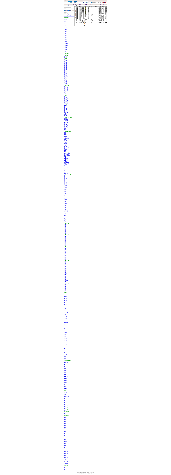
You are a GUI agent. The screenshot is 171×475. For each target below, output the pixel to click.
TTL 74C (65, 301)
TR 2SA (65, 400)
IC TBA (65, 277)
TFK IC (65, 215)
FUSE (65, 156)
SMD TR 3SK (66, 90)
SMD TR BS (65, 92)
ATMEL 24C (65, 209)
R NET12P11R (66, 377)
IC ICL (65, 241)
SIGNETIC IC (66, 214)
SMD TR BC (65, 91)
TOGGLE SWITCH (66, 396)
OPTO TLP (65, 207)
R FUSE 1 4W (66, 362)
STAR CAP (65, 114)
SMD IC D (65, 68)
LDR (64, 311)
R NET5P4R (65, 378)
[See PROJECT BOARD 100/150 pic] (84, 21)
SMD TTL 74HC (66, 101)
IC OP (65, 263)
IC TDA (65, 278)
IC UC (65, 284)
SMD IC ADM (66, 61)
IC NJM (65, 262)
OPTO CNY (65, 200)
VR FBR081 (65, 336)
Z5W (64, 467)
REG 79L (65, 221)
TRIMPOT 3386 (66, 457)
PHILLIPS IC (65, 212)
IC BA (65, 228)
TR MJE (65, 439)
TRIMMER (65, 115)
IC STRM (65, 273)
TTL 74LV (65, 305)
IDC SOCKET (66, 120)
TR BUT (65, 426)
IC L (64, 247)
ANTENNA (65, 136)
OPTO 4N (65, 199)
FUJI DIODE (65, 354)
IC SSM (65, 270)
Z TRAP (65, 324)
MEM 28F (65, 189)
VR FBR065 (65, 335)
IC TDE (65, 279)
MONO (65, 113)
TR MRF (65, 443)
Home (68, 4)
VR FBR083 (65, 337)
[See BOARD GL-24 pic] (85, 11)
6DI (64, 351)
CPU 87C (65, 182)
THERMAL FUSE (66, 173)
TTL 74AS (65, 300)
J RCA (65, 326)
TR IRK (65, 436)
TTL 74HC (65, 303)
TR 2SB (65, 402)
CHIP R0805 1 (66, 31)
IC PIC (65, 264)
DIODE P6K (65, 134)
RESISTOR (65, 372)
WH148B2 (65, 345)
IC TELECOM (66, 280)
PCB (64, 121)
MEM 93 (65, 190)
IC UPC (65, 288)
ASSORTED (65, 137)
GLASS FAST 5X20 (66, 162)
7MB (64, 353)
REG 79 (65, 220)
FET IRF (65, 386)
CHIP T (65, 21)
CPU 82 (65, 179)
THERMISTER (66, 322)
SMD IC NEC (66, 78)
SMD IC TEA (65, 82)
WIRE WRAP (65, 464)
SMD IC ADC (65, 60)
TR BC (65, 416)
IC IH (65, 242)
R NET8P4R (65, 381)
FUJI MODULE (66, 355)
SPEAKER (65, 148)
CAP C (65, 106)
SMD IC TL (65, 83)
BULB (65, 308)
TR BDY (65, 421)
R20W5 (65, 369)
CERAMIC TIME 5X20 (67, 155)
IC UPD (65, 289)
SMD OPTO (65, 51)
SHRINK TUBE (66, 461)
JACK (65, 327)
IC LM (65, 251)
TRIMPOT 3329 (66, 456)
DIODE (65, 132)
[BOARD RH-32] (75, 15)
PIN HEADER (66, 122)
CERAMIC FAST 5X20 (67, 153)
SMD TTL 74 (65, 96)
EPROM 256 (65, 185)
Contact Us (91, 4)
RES (64, 170)
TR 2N (65, 398)
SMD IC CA (65, 64)
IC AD (65, 225)
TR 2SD (65, 406)
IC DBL (65, 236)
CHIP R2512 (65, 39)
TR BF (65, 422)
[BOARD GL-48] (75, 13)
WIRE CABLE (66, 463)
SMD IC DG (65, 69)
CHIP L (65, 25)
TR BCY (65, 418)
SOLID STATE (66, 359)
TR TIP (65, 448)
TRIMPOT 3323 (66, 455)
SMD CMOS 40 (66, 56)
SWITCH (65, 394)
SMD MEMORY (66, 50)
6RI (64, 352)
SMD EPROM (66, 48)
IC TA (65, 276)
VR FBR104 (65, 339)
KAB (64, 166)
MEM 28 (65, 188)
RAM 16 (65, 192)
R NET (65, 374)
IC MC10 (65, 257)
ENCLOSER (65, 140)
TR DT (65, 431)
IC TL (65, 281)
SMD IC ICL (65, 71)
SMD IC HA (65, 70)
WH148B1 (65, 344)
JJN (64, 165)
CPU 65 (65, 176)
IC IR (65, 243)
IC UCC (65, 285)
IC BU (65, 229)
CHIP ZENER (66, 43)
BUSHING (65, 118)
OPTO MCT (65, 203)
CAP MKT (65, 108)
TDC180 (65, 172)
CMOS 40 (65, 293)
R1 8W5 (65, 367)
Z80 (64, 195)
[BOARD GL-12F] (75, 10)
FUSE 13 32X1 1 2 (66, 159)
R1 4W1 (65, 365)
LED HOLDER (66, 312)
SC (64, 171)
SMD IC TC (65, 81)
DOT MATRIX (66, 309)
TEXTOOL (65, 129)
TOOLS (65, 151)
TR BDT (65, 419)
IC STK (65, 271)
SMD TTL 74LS (66, 102)
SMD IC (65, 59)
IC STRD (65, 272)
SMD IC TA (65, 80)
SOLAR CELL (66, 321)
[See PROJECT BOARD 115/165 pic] (84, 23)
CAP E (65, 107)
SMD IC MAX (66, 76)
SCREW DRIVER (66, 147)
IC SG (65, 268)
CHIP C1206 (65, 20)
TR (64, 412)
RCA (65, 213)
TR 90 (65, 414)
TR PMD (65, 445)
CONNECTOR (66, 119)
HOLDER (65, 164)
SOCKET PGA (66, 124)
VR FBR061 (65, 333)
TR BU (65, 424)
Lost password (70, 13)
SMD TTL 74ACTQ (66, 98)
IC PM (65, 265)
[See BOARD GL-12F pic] (86, 10)
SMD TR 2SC (66, 88)
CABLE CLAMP (66, 460)
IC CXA (65, 233)
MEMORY (65, 191)
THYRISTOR (65, 388)
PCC (65, 169)
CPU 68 (65, 177)
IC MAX (65, 255)
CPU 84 (65, 181)
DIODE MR (65, 133)
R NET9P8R (65, 382)
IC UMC (65, 286)
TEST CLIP (65, 128)
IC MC (65, 256)
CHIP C (65, 18)
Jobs (97, 4)
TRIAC (65, 389)
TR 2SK (65, 410)
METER (65, 145)
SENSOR (65, 392)
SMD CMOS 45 (66, 57)
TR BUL (65, 425)
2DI (64, 349)
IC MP (65, 259)
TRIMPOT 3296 (66, 452)
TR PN (65, 446)
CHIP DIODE (65, 23)
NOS (65, 168)
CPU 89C (65, 183)
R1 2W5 (65, 364)
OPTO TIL (65, 206)
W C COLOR (65, 462)
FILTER (65, 317)
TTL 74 (65, 297)
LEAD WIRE (65, 318)
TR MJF (65, 440)
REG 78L (65, 219)
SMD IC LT (65, 75)
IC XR (65, 290)
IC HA (65, 239)
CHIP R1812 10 (66, 37)
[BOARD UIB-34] (75, 17)
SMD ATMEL (65, 47)
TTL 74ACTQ (66, 299)
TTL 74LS (65, 304)
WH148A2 (65, 343)
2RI (64, 350)
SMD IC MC (65, 77)
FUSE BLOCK (66, 160)
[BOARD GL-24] (75, 11)
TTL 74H (65, 302)
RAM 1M (65, 193)
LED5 (65, 314)
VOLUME (65, 332)
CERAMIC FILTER (66, 154)
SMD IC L (65, 72)
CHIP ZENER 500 (66, 45)
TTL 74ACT (65, 298)
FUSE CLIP (65, 161)
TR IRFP (65, 434)
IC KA (65, 244)
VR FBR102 (65, 338)
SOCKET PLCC (66, 125)
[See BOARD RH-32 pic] (85, 15)
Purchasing (80, 4)
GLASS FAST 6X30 (66, 163)
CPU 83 (65, 180)
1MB (64, 348)
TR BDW (65, 420)
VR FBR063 (65, 334)
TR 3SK (65, 413)
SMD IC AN (65, 62)
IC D (64, 235)
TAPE (65, 150)
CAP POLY (65, 110)
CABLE (65, 459)
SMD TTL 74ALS (66, 99)
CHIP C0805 (65, 19)
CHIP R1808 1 (66, 35)
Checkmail (69, 15)
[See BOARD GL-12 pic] (85, 9)
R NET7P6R (65, 380)
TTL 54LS (65, 296)
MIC (64, 319)
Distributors (103, 4)
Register (86, 4)
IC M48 (65, 254)
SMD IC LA (65, 73)
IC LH (65, 250)
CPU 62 (65, 175)
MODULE (65, 356)
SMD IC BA (65, 63)
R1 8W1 (65, 366)
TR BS (65, 423)
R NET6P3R (65, 379)
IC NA (65, 261)
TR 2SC (65, 404)
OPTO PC (65, 205)
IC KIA (65, 245)
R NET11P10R (66, 376)
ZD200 (65, 469)
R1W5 (65, 368)
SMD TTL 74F (66, 100)
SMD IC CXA (65, 67)
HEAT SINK (65, 142)
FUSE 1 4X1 (65, 157)
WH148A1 (65, 342)
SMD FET (65, 49)
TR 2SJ (65, 408)
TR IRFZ (65, 435)
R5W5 (65, 371)
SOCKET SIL (65, 126)
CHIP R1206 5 (66, 33)
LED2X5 (65, 313)
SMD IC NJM (65, 79)
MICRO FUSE (66, 167)
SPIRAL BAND (66, 149)
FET (64, 384)
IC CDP (65, 231)
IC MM (65, 258)
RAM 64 (65, 194)
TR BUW (65, 427)
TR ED (65, 432)
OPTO (65, 198)
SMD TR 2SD (66, 89)
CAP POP (65, 111)
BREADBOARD (66, 316)
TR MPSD (65, 442)
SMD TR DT (65, 93)
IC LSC (65, 252)
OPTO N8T (65, 204)
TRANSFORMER (66, 323)
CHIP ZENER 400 (66, 44)
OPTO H (65, 201)
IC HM (65, 240)
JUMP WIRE (65, 143)
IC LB (65, 248)
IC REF (65, 266)
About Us (74, 4)
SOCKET (65, 123)
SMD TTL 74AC (66, 97)
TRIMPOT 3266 (66, 451)
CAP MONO (65, 109)
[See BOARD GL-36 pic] (85, 12)
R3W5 (65, 370)
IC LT (65, 253)
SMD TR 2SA (66, 87)
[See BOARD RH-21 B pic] (86, 14)
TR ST (65, 447)
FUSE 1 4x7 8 (66, 158)
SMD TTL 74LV (66, 103)
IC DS (65, 238)
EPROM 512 (65, 187)
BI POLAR (65, 105)
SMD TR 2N (65, 86)
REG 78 (65, 218)
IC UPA (65, 287)
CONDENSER (66, 112)
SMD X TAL (65, 41)
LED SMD (65, 27)
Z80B (65, 196)
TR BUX (65, 428)
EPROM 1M (65, 184)
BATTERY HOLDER (66, 138)
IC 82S (65, 224)
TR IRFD (65, 433)
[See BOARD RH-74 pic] (85, 16)
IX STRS (65, 274)
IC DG (65, 237)
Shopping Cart (70, 14)
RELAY (65, 358)
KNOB (65, 144)
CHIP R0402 (65, 29)
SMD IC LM (65, 74)
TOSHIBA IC (65, 216)
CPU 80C (65, 178)
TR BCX (65, 417)
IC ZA (65, 291)
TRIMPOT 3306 (66, 453)
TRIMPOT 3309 (66, 454)
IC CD (65, 230)
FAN (64, 141)
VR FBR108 (65, 340)
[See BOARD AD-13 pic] (85, 8)
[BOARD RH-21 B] (75, 14)
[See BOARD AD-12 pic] (85, 7)
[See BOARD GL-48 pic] (85, 13)
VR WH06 (65, 341)
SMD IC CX (65, 66)
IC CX (65, 232)
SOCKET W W (66, 127)
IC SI (65, 269)
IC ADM (65, 226)
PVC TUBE (65, 146)
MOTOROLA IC (66, 211)
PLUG (65, 329)
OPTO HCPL (65, 202)
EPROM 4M (65, 186)
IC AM (65, 227)
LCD (64, 310)
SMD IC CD (65, 65)
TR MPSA (65, 441)
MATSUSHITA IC (66, 210)
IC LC (65, 249)
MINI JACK (65, 328)
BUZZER (65, 139)
